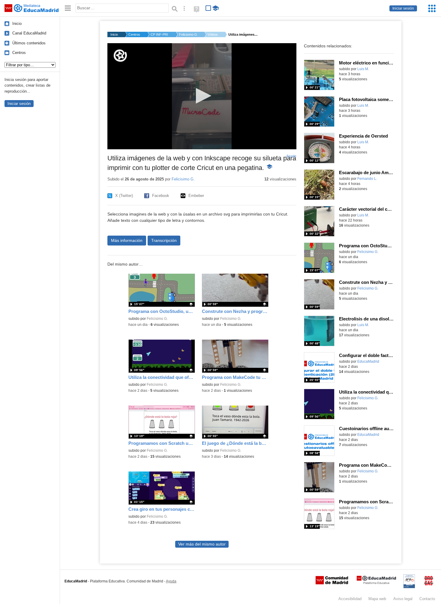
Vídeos (213, 34)
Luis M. (363, 69)
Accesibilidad (350, 599)
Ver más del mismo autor (202, 544)
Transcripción (164, 240)
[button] (201, 95)
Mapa (377, 599)
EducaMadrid (368, 361)
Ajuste (291, 156)
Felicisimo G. (188, 34)
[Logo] (120, 55)
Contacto (427, 599)
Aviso (402, 599)
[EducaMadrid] (376, 582)
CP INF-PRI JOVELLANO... (160, 34)
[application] (201, 96)
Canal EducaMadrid (29, 33)
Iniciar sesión (403, 8)
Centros (19, 52)
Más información (126, 240)
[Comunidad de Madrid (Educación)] (332, 583)
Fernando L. (367, 178)
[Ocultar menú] (67, 8)
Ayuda (171, 581)
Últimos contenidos (29, 43)
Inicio (17, 23)
